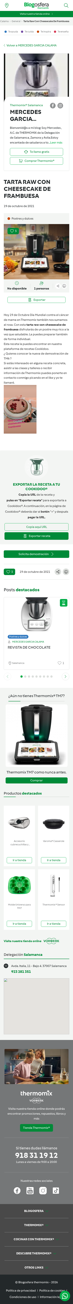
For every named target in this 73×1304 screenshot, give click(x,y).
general (16, 21)
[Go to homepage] (36, 5)
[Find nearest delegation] (7, 5)
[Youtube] (30, 1190)
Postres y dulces (18, 636)
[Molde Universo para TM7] (19, 885)
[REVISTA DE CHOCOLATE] (36, 617)
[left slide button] (7, 676)
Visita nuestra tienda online (35, 13)
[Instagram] (43, 1190)
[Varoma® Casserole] (53, 822)
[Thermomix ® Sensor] (53, 885)
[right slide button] (65, 676)
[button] (66, 5)
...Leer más (55, 142)
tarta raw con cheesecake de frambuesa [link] (46, 21)
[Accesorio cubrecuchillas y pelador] (19, 822)
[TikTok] (56, 1190)
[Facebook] (17, 1190)
